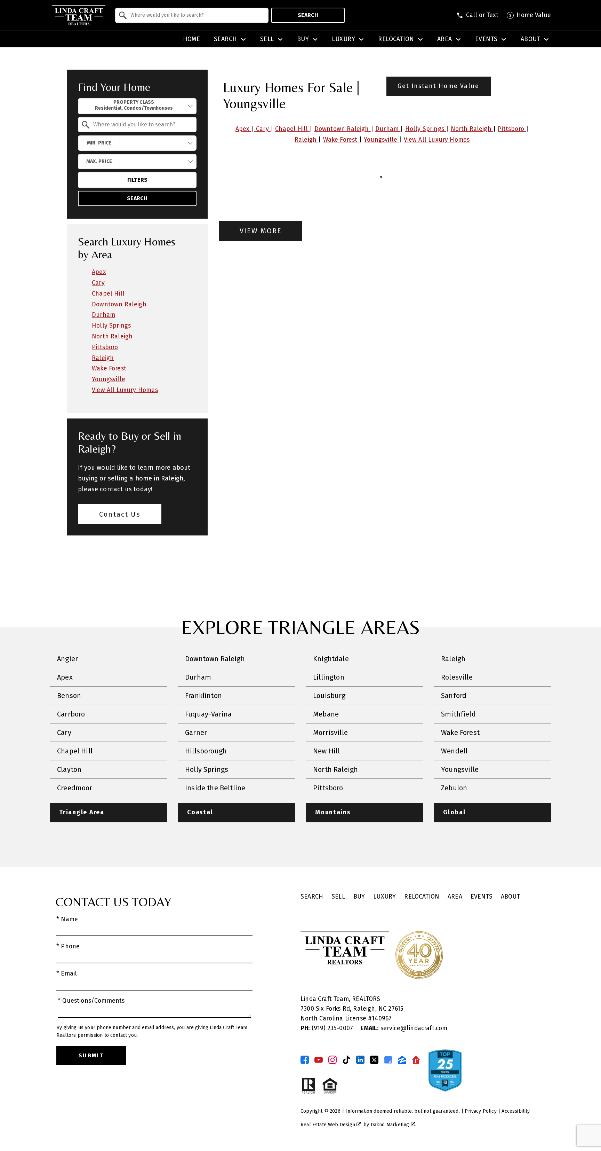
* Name (67, 919)
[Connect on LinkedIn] (360, 1060)
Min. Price (99, 143)
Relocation (421, 896)
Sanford (453, 695)
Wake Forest (341, 139)
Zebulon (454, 788)
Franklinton (203, 695)
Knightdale (331, 659)
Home (191, 39)
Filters (137, 180)
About (510, 896)
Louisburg (329, 695)
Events (481, 896)
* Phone (68, 946)
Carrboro (71, 714)
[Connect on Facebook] (304, 1060)
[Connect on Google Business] (388, 1060)
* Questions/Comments (91, 1000)
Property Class (133, 102)
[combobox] (192, 15)
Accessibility (516, 1111)
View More (261, 231)
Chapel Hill (292, 129)
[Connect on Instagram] (332, 1060)
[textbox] (196, 15)
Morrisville (330, 732)
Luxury (384, 896)
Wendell (454, 751)
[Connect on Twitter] (374, 1060)
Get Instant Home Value (438, 86)
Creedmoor (75, 788)
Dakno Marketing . (393, 1125)
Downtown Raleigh (342, 129)
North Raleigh (472, 129)
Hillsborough (206, 751)
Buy (359, 896)
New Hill (326, 751)
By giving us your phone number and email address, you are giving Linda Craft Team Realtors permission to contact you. (151, 1031)
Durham (387, 129)
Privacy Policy (480, 1111)
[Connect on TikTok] (346, 1060)
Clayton (69, 769)
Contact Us (120, 514)
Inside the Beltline (215, 788)
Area (455, 896)
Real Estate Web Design (328, 1125)
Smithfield (458, 714)
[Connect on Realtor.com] (416, 1060)
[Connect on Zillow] (402, 1060)
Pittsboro (512, 129)
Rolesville (457, 677)
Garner (196, 732)
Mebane (326, 714)
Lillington (328, 677)
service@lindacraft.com (403, 1028)
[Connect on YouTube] (318, 1060)
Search (308, 15)
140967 (382, 1018)
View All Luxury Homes (437, 139)
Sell (338, 896)
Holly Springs (425, 129)
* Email (66, 973)
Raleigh (306, 139)
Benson (69, 695)
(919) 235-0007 (327, 1028)
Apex (243, 129)
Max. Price (99, 161)
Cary (262, 129)
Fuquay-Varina (208, 714)
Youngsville (381, 139)
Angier (67, 659)
